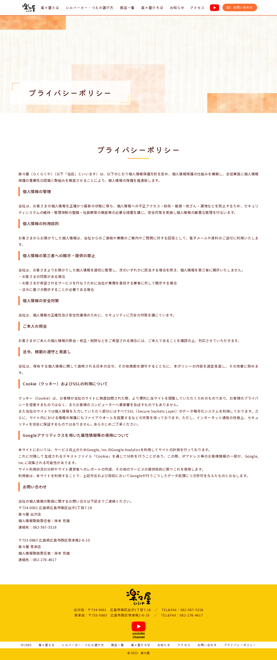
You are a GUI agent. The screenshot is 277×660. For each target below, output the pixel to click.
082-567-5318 (45, 527)
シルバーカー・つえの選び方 (89, 7)
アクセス (197, 7)
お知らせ (177, 7)
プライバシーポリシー (240, 645)
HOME (26, 645)
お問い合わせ (241, 7)
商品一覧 (127, 7)
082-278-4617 (45, 559)
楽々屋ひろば (152, 7)
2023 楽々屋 (140, 653)
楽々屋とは (50, 7)
